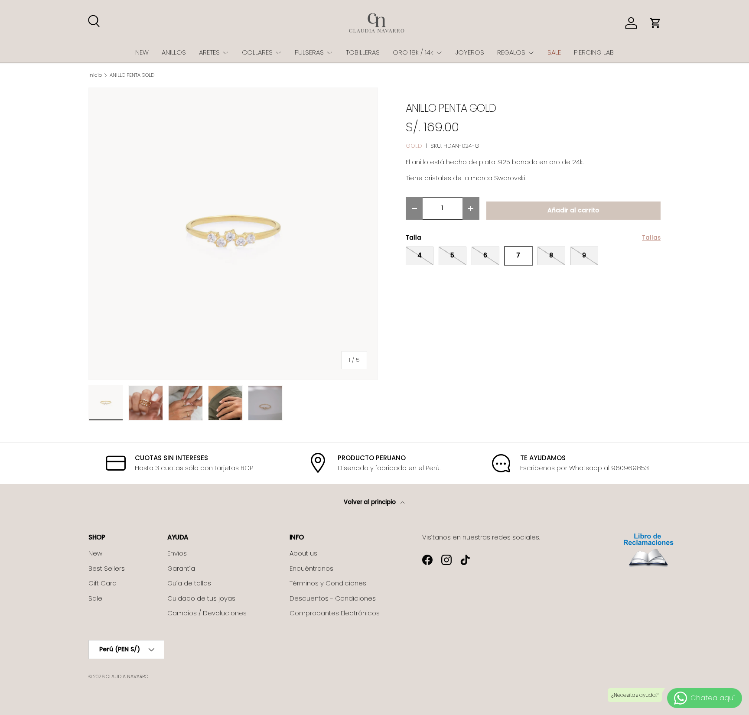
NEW (142, 52)
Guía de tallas (189, 583)
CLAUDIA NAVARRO (127, 676)
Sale (95, 598)
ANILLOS (174, 52)
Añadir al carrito (573, 210)
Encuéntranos (311, 568)
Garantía (181, 568)
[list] (233, 234)
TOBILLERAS (363, 52)
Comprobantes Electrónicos (335, 613)
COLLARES (257, 52)
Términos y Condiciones (328, 583)
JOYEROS (470, 52)
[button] (655, 22)
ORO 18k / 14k (413, 52)
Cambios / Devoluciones (207, 613)
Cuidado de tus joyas (201, 598)
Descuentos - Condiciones (333, 598)
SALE (554, 52)
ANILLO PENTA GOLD (132, 75)
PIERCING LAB (594, 52)
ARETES (209, 52)
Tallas (651, 238)
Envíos (177, 553)
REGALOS (511, 52)
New (95, 553)
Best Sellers (106, 568)
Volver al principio (370, 502)
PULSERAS (309, 52)
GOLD (414, 146)
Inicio (95, 75)
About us (303, 553)
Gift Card (102, 583)
